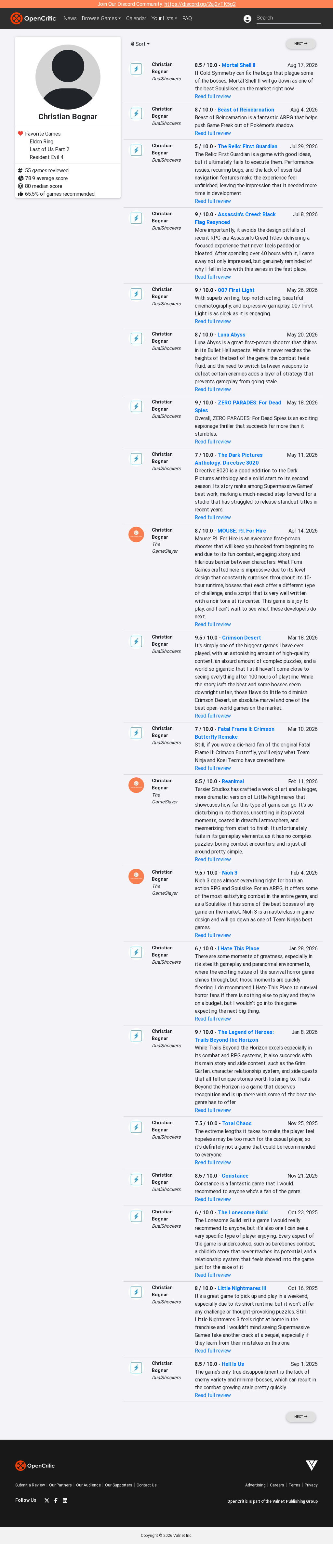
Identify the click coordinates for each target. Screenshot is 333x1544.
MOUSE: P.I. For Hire (242, 530)
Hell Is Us (233, 1364)
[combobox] (289, 17)
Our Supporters (118, 1485)
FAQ (187, 18)
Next (299, 44)
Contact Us (147, 1485)
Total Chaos (237, 1123)
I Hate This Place (238, 948)
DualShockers (166, 79)
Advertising (255, 1485)
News (70, 18)
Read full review (213, 96)
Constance (235, 1175)
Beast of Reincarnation (246, 109)
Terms (294, 1485)
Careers (277, 1485)
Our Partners (60, 1485)
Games (99, 18)
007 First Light (236, 290)
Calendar (136, 18)
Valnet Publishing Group (295, 1501)
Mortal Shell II (238, 65)
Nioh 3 (229, 872)
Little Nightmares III (242, 1288)
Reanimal (233, 781)
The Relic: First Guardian (247, 146)
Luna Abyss (232, 334)
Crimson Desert (241, 637)
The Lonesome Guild (243, 1212)
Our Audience (88, 1485)
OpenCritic (237, 1501)
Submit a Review (30, 1485)
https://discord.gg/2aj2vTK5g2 (200, 4)
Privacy (311, 1485)
